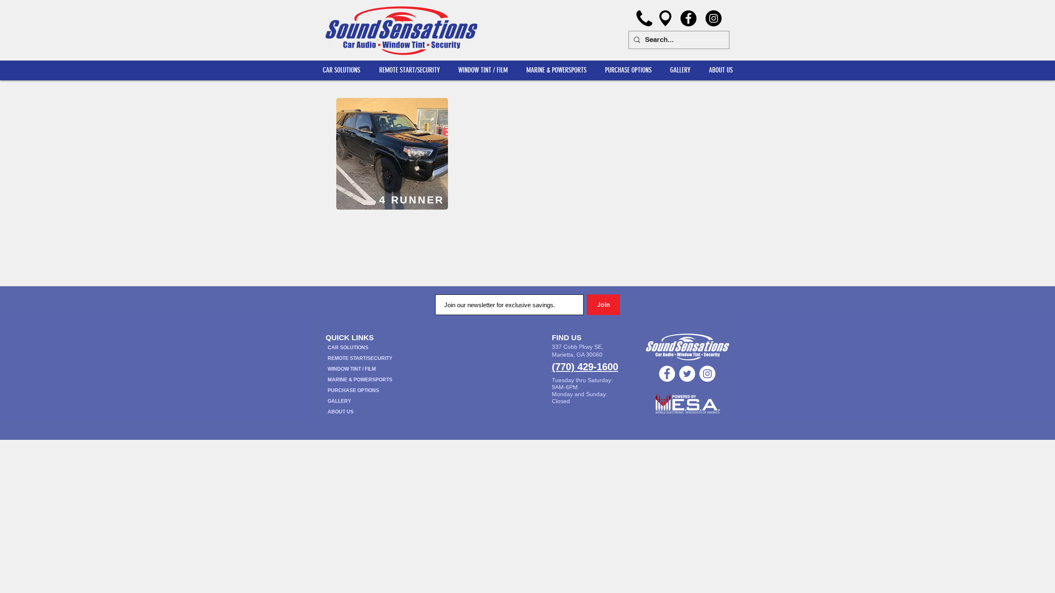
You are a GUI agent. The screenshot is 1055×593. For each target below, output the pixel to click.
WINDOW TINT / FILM (352, 369)
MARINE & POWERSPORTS (360, 380)
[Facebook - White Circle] (667, 374)
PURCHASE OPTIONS (353, 390)
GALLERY (339, 401)
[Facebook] (688, 18)
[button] (720, 70)
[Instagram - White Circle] (707, 374)
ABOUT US (341, 412)
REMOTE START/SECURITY (360, 358)
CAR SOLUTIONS (348, 347)
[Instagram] (714, 18)
